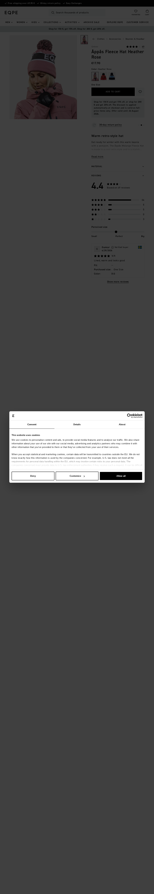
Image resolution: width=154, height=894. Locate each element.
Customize (75, 476)
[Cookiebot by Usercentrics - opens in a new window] (129, 416)
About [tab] (122, 424)
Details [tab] (77, 424)
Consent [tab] (31, 424)
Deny (33, 476)
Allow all (121, 476)
